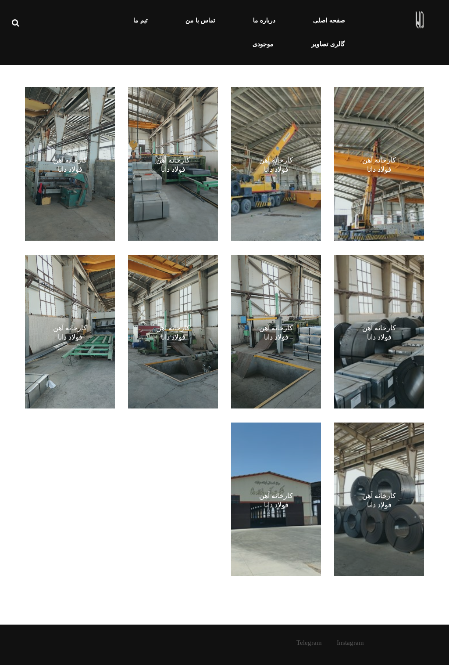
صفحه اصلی (329, 20)
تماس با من (200, 20)
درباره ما (264, 20)
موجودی (263, 44)
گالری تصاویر (328, 44)
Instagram (350, 642)
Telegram (309, 642)
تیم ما (140, 20)
